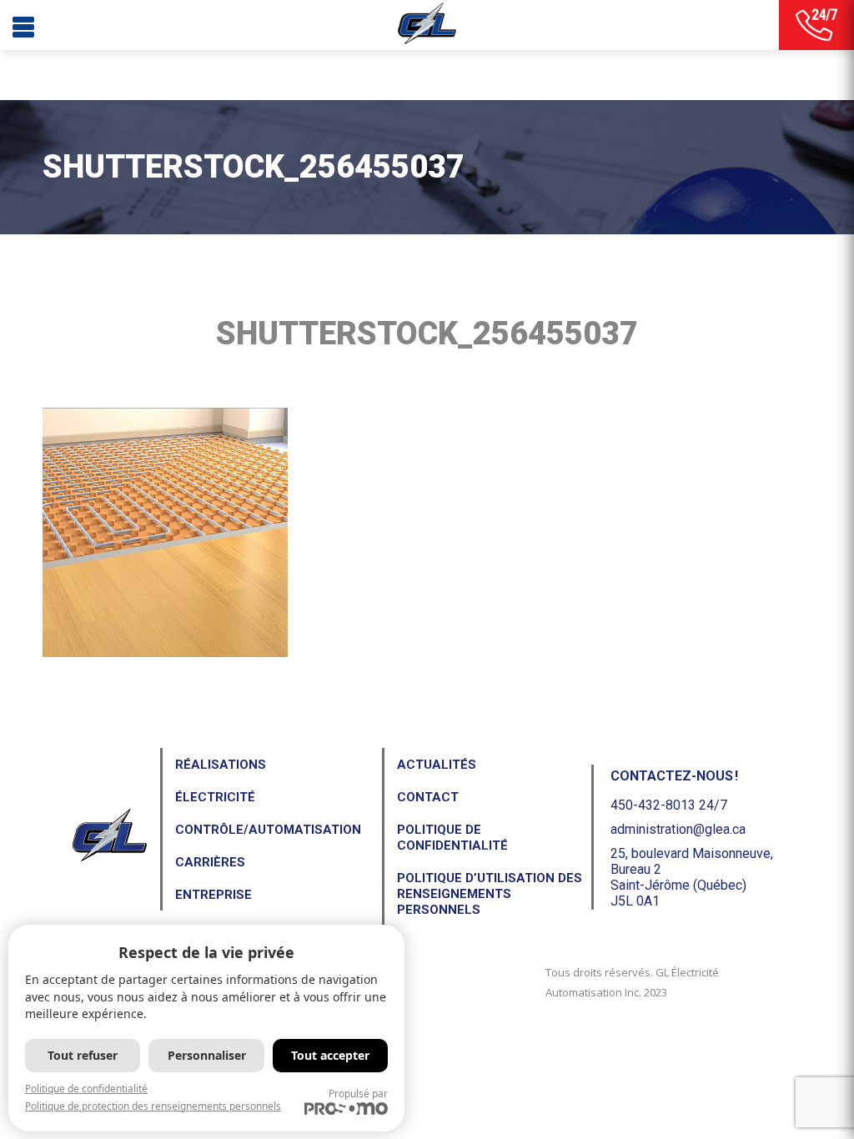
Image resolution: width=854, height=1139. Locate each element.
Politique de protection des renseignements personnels (153, 1106)
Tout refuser (83, 1055)
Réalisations (220, 764)
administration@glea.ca (678, 829)
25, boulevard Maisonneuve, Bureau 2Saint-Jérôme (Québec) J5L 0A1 (691, 877)
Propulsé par (358, 1093)
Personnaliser (207, 1055)
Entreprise (213, 894)
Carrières (210, 862)
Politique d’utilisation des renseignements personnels (489, 894)
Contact (428, 797)
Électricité (215, 797)
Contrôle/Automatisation (268, 829)
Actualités (436, 764)
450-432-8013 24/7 (668, 805)
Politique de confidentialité (452, 837)
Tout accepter (330, 1055)
